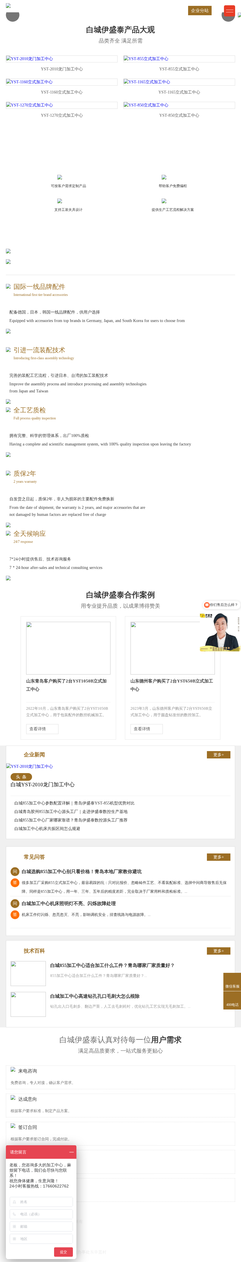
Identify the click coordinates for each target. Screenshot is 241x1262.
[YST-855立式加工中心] (146, 59)
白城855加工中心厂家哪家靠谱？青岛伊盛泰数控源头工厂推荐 (71, 820)
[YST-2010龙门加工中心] (29, 59)
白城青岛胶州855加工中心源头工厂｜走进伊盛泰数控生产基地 (71, 811)
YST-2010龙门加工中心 (62, 69)
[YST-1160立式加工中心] (29, 82)
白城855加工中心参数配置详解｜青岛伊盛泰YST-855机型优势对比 (74, 803)
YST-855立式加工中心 (179, 69)
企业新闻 (34, 755)
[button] (12, 15)
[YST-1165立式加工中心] (147, 82)
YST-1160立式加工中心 (62, 92)
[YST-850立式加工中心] (146, 105)
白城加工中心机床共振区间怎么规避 (47, 828)
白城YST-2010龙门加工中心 (43, 784)
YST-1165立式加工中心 (179, 92)
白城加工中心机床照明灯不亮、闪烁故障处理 (64, 903)
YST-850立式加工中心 (179, 115)
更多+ (218, 755)
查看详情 (37, 729)
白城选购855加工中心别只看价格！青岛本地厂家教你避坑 (77, 871)
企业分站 (200, 10)
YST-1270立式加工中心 (62, 115)
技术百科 (34, 951)
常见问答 (34, 857)
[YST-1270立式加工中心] (29, 105)
